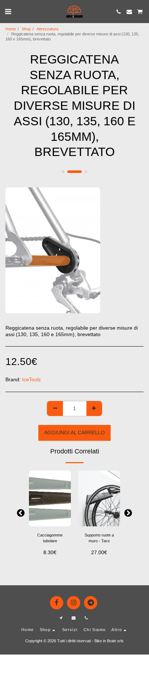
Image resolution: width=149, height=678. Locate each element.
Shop (26, 29)
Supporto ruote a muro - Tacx (99, 538)
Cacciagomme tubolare (50, 538)
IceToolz (31, 379)
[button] (8, 11)
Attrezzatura (47, 29)
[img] (50, 498)
